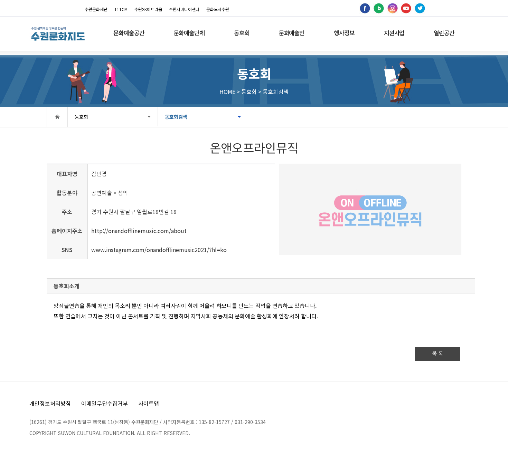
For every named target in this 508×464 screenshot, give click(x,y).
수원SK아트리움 (148, 9)
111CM (121, 9)
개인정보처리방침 (50, 403)
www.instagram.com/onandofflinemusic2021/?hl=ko (159, 249)
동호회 (81, 116)
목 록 (437, 353)
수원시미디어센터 (184, 9)
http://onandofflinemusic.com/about (139, 230)
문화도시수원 (217, 9)
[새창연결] (364, 7)
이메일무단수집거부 (104, 403)
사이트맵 (148, 403)
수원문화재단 (96, 9)
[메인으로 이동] (57, 34)
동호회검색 (176, 116)
